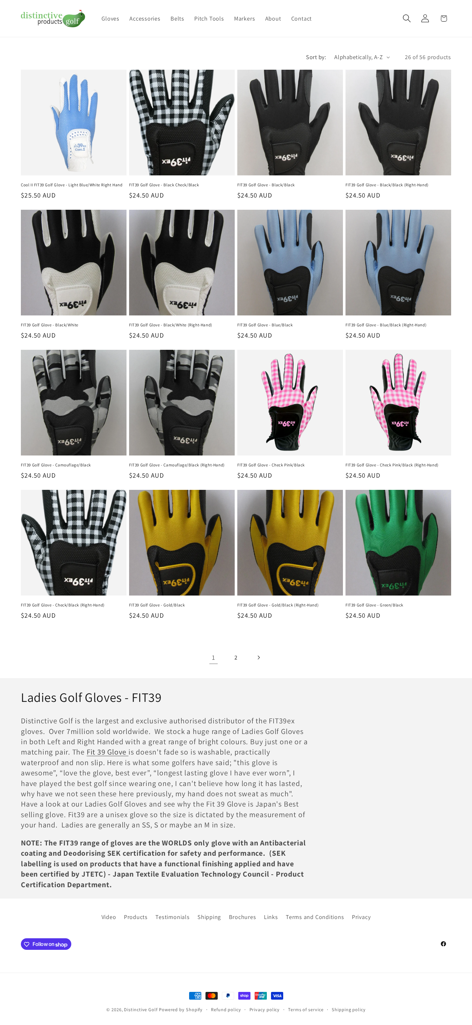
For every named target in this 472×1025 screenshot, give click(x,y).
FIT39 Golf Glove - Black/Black (266, 185)
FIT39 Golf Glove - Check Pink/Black (271, 465)
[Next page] (258, 657)
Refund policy (226, 1009)
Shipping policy (349, 1009)
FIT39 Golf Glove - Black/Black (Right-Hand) (387, 185)
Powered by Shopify (181, 1009)
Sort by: (316, 57)
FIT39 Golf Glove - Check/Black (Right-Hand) (63, 605)
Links (271, 917)
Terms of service (306, 1009)
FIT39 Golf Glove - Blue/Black (265, 325)
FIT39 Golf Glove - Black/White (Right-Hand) (170, 325)
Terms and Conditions (315, 917)
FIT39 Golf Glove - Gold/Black (157, 605)
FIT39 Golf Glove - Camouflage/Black (56, 465)
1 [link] (213, 657)
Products (136, 917)
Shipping (209, 917)
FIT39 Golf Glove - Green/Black (374, 605)
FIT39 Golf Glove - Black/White (49, 325)
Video (108, 917)
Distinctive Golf (141, 1009)
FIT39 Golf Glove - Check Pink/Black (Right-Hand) (392, 465)
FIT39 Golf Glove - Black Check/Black (164, 185)
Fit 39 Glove (107, 752)
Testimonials (172, 917)
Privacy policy (264, 1009)
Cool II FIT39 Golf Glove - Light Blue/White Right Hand (71, 185)
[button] (407, 18)
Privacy (361, 917)
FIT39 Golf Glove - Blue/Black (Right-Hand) (385, 325)
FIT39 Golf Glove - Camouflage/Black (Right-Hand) (177, 465)
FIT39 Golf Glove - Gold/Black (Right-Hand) (278, 605)
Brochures (242, 917)
